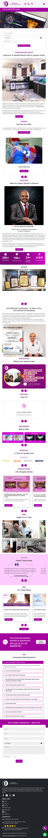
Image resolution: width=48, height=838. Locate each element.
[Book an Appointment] (32, 4)
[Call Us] (45, 828)
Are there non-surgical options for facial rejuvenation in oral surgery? (22, 699)
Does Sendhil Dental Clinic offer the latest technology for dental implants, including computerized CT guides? (22, 680)
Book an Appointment (24, 45)
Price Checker (7, 807)
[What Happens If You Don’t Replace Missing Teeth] (17, 600)
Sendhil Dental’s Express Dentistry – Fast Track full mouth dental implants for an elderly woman (16, 495)
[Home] (10, 783)
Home (5, 801)
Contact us (6, 814)
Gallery (6, 805)
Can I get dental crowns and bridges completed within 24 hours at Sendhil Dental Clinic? (22, 690)
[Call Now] (25, 4)
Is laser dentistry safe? (11, 703)
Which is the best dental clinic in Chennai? (15, 716)
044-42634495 (15, 819)
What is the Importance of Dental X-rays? (15, 685)
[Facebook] (3, 795)
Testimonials (7, 809)
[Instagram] (6, 795)
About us (6, 803)
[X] (9, 795)
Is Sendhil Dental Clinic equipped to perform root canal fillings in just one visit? (24, 707)
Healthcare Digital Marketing (9, 835)
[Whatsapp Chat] (45, 834)
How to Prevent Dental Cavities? (13, 670)
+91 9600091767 (18, 644)
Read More (8, 505)
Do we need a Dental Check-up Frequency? (15, 675)
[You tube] (13, 795)
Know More (19, 116)
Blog (5, 811)
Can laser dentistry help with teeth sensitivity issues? (18, 695)
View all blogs (24, 629)
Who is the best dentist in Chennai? (14, 711)
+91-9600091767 (8, 819)
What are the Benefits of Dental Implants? (15, 662)
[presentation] (22, 177)
